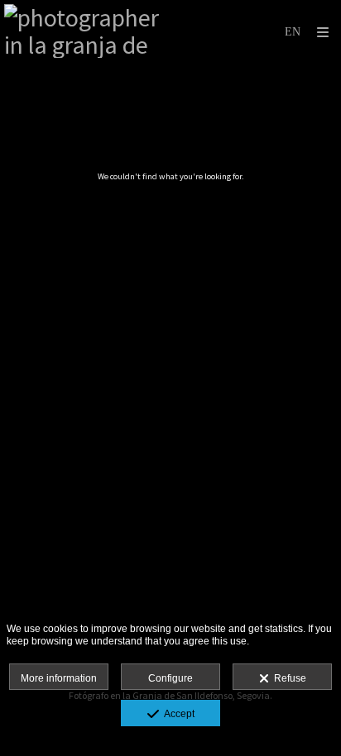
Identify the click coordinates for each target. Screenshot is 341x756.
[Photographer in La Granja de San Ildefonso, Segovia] (87, 31)
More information (59, 678)
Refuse (287, 678)
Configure (170, 678)
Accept (177, 714)
